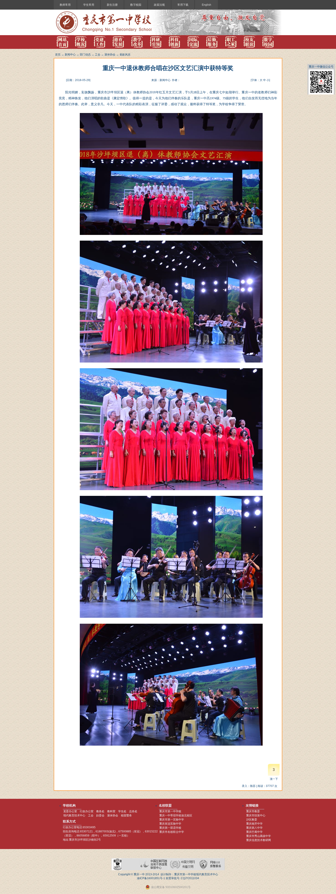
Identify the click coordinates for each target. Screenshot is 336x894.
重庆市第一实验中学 (171, 819)
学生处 (122, 811)
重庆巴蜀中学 (254, 832)
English (206, 4)
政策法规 (159, 4)
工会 (97, 54)
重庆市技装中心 (255, 815)
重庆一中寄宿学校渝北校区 (175, 815)
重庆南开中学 (254, 823)
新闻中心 (70, 54)
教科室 (111, 811)
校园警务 (126, 815)
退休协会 (109, 54)
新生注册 (112, 4)
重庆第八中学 (254, 827)
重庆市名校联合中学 (171, 832)
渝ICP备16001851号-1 (151, 878)
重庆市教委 (253, 811)
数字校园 (135, 4)
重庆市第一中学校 (170, 811)
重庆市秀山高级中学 (258, 836)
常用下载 (182, 4)
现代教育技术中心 (74, 815)
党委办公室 (70, 811)
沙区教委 (251, 819)
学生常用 (88, 4)
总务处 (133, 811)
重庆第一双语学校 (170, 827)
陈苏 (253, 786)
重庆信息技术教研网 (258, 840)
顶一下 (274, 779)
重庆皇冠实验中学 (170, 823)
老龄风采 (125, 54)
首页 (58, 54)
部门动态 (85, 54)
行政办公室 (86, 811)
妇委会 (100, 815)
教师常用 (65, 4)
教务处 (100, 811)
